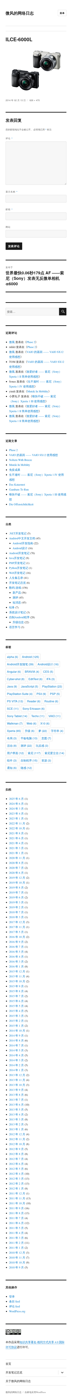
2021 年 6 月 (16, 838)
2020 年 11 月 (17, 858)
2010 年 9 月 (16, 1267)
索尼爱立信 (54, 753)
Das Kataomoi (17, 484)
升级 (29, 731)
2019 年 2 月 (16, 907)
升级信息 (18, 622)
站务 (12, 607)
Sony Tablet (17, 716)
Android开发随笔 (20, 664)
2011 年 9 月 (16, 1208)
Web (31, 723)
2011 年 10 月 (17, 1203)
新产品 (17, 592)
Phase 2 (31, 342)
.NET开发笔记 (18, 533)
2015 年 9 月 (16, 986)
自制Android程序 (19, 617)
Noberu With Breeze (20, 460)
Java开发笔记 (17, 558)
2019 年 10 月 (17, 882)
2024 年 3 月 (16, 808)
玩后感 (42, 746)
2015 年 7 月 (16, 996)
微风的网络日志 (20, 13)
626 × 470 (35, 100)
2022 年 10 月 (17, 828)
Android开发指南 (23, 543)
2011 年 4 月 (16, 1233)
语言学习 (14, 627)
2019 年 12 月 (17, 877)
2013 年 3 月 (16, 1119)
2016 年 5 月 (16, 951)
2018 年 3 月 (16, 917)
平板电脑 (29, 738)
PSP (55, 694)
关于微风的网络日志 (18, 1381)
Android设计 (20, 548)
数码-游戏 (15, 587)
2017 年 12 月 (17, 922)
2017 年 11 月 (17, 927)
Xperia (14, 731)
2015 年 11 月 (17, 976)
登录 (12, 1296)
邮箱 (9, 209)
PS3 (41, 694)
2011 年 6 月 (16, 1223)
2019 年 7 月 (16, 892)
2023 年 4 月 (16, 813)
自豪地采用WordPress (35, 1392)
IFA (50, 679)
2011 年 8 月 (16, 1213)
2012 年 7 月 (16, 1159)
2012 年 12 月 (17, 1134)
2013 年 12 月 (17, 1075)
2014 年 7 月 (16, 1045)
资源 (46, 760)
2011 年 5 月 (16, 1228)
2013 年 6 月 (16, 1104)
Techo (37, 716)
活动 (12, 746)
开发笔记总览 (17, 582)
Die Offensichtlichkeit (21, 504)
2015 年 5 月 (16, 1006)
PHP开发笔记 (17, 563)
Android (30, 657)
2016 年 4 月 (16, 956)
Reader (33, 701)
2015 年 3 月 (16, 1016)
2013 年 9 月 (16, 1090)
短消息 (17, 602)
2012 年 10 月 (17, 1144)
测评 (15, 597)
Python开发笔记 (18, 568)
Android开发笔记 (19, 553)
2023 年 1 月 (16, 818)
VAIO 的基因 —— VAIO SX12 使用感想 (33, 455)
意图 (46, 738)
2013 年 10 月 (17, 1085)
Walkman (15, 723)
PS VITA (15, 701)
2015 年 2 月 (16, 1020)
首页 (8, 1364)
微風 (12, 342)
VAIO (54, 716)
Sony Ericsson (34, 709)
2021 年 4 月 (16, 843)
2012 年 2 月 (16, 1183)
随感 (26, 768)
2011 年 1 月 (16, 1247)
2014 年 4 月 (16, 1055)
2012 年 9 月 (16, 1149)
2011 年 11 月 (17, 1198)
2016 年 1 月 (16, 966)
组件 (12, 760)
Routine (51, 701)
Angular (14, 672)
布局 (12, 738)
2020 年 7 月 (16, 868)
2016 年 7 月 (16, 946)
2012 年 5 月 (16, 1168)
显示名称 (12, 191)
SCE (13, 709)
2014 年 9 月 (16, 1035)
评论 (9, 138)
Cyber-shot (15, 679)
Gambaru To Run (19, 489)
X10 (44, 723)
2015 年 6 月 (16, 1001)
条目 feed (14, 1301)
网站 (8, 227)
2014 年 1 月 (16, 1070)
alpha (12, 657)
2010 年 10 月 (17, 1262)
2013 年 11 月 (17, 1080)
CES (48, 672)
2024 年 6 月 (16, 803)
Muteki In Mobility (37, 391)
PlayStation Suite (20, 694)
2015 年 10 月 (17, 981)
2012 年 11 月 (17, 1139)
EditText (35, 679)
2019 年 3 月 (16, 902)
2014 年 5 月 (16, 1050)
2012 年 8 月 (16, 1154)
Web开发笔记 (17, 573)
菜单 (62, 13)
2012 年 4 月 (16, 1173)
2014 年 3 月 (16, 1060)
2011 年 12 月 (17, 1193)
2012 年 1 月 (16, 1188)
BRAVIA (32, 672)
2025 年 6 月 (16, 798)
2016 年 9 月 (16, 942)
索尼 (34, 753)
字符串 (57, 731)
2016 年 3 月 (16, 961)
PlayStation (52, 686)
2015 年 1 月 (16, 1025)
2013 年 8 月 (16, 1094)
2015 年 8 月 (16, 991)
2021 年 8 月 (16, 833)
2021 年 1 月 (16, 853)
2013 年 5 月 (16, 1109)
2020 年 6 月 (16, 872)
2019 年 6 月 (16, 897)
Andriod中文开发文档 (22, 538)
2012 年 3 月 (16, 1178)
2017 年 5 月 (16, 932)
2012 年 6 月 (16, 1164)
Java (12, 686)
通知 (12, 768)
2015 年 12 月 (17, 971)
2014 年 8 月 (16, 1040)
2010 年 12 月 (17, 1252)
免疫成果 (14, 470)
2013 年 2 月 (16, 1124)
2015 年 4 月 (16, 1011)
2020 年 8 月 (16, 863)
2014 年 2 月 (16, 1065)
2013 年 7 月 (16, 1099)
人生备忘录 (16, 578)
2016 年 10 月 (17, 937)
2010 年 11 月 (17, 1257)
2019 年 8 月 (16, 887)
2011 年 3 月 (16, 1238)
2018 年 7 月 (16, 912)
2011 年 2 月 (16, 1242)
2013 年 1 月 (16, 1129)
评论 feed (14, 1306)
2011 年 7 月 (16, 1218)
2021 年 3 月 (16, 848)
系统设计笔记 (17, 612)
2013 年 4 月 (16, 1114)
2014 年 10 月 (17, 1030)
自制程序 (29, 760)
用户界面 (15, 753)
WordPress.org (17, 1311)
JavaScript (29, 686)
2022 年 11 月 (17, 823)
